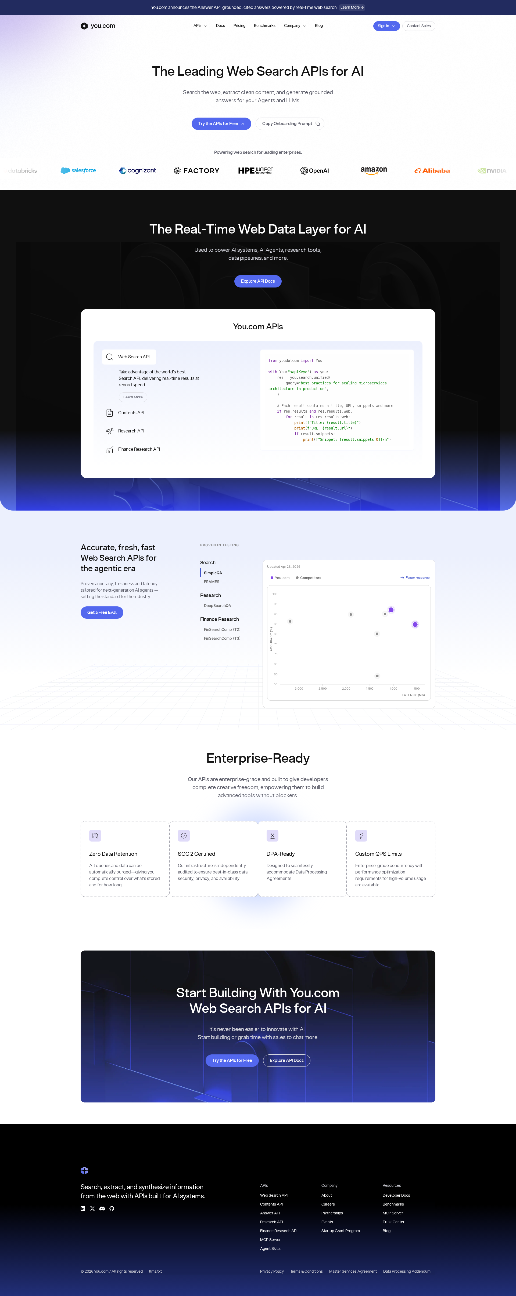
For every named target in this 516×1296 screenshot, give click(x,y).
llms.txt (155, 1271)
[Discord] (102, 1208)
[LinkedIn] (83, 1208)
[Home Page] (84, 1170)
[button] (200, 26)
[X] (92, 1208)
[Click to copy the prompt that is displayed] (290, 124)
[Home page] (98, 26)
